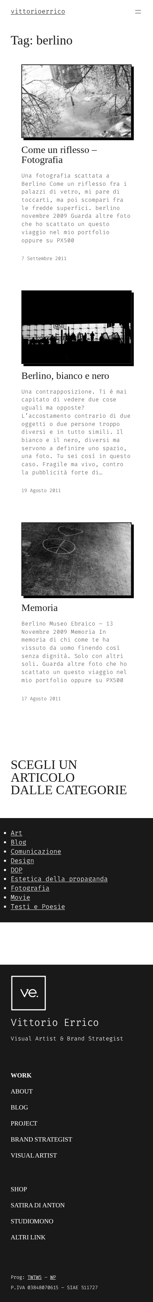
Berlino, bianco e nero (65, 376)
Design (22, 860)
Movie (20, 897)
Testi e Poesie (38, 906)
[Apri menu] (138, 11)
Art (16, 833)
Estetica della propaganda (59, 879)
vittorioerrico (38, 11)
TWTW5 (34, 1277)
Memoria (39, 608)
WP (53, 1277)
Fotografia (30, 888)
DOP (16, 870)
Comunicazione (36, 851)
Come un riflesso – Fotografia (59, 155)
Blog (18, 842)
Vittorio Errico (55, 1022)
